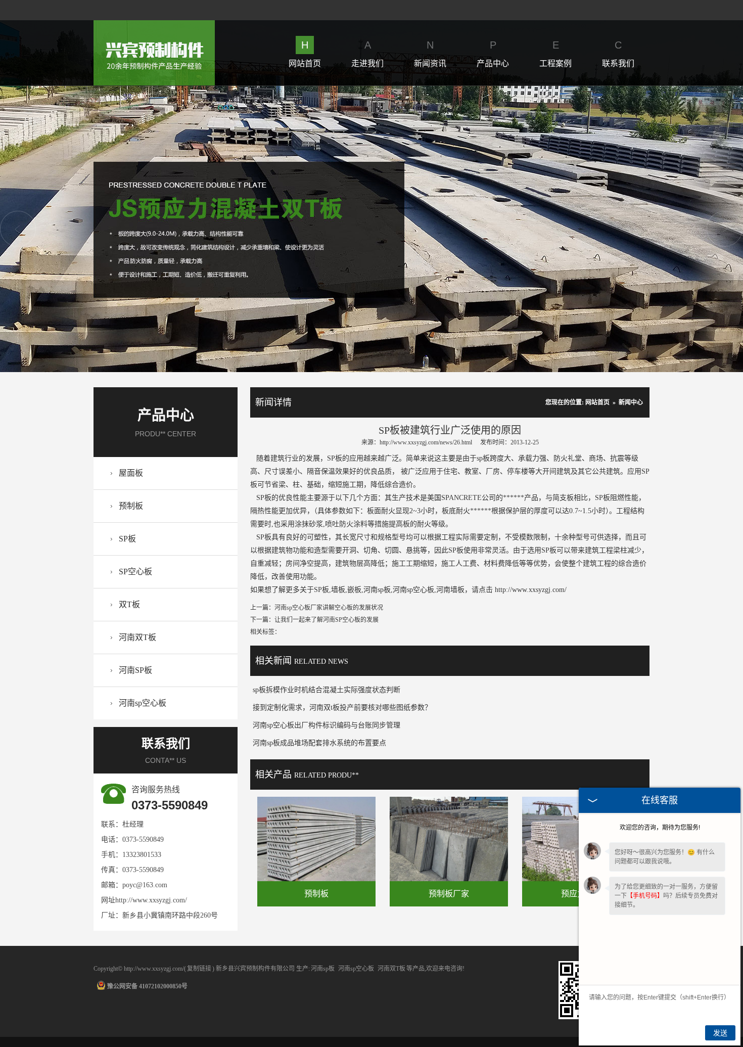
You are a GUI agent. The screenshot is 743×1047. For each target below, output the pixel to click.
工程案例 (555, 53)
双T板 (129, 604)
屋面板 (131, 473)
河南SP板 (135, 670)
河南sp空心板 (142, 703)
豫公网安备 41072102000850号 (147, 986)
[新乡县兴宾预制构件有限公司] (154, 26)
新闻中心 (631, 402)
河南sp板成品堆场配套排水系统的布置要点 (319, 743)
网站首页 (305, 53)
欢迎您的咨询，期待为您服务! (660, 827)
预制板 (131, 506)
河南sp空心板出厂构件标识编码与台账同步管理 (326, 725)
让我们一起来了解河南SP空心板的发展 (326, 619)
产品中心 (493, 53)
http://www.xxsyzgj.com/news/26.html (426, 442)
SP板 (127, 538)
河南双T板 (137, 637)
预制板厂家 (449, 893)
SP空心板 (135, 571)
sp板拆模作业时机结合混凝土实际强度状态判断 (326, 690)
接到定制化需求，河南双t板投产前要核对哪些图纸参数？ (342, 707)
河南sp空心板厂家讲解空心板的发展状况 (328, 607)
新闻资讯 (430, 53)
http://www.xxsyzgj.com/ (151, 900)
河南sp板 (323, 968)
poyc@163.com (144, 885)
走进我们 (367, 53)
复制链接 (199, 968)
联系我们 (618, 53)
